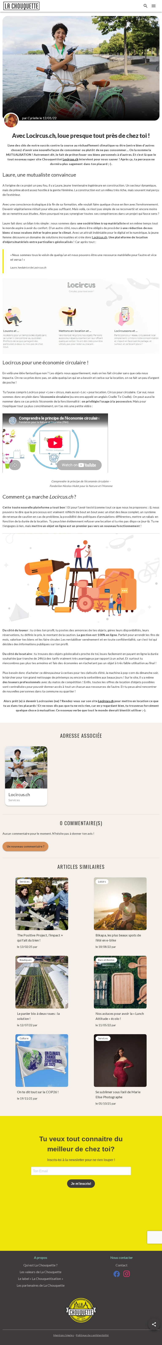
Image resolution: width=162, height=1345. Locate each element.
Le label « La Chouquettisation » (40, 1279)
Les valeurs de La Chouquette (40, 1272)
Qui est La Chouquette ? (40, 1265)
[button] (154, 1324)
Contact (121, 1265)
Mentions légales (63, 1335)
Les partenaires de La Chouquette (41, 1285)
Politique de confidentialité (92, 1335)
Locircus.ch (70, 159)
